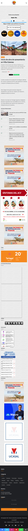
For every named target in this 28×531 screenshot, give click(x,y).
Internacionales (4, 482)
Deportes (17, 480)
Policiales (3, 480)
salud (8, 480)
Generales (8, 478)
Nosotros (3, 488)
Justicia (10, 482)
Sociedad (8, 484)
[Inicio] (14, 3)
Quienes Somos (10, 522)
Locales (2, 57)
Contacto (3, 497)
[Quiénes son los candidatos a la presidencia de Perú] (4, 128)
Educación (16, 482)
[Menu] (1, 3)
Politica (12, 480)
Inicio (5, 522)
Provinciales (14, 478)
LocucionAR (14, 520)
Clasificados (16, 522)
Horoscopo (12, 347)
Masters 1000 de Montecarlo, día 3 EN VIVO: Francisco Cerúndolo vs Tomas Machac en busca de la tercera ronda (17, 120)
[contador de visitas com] (14, 324)
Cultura (22, 480)
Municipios (20, 478)
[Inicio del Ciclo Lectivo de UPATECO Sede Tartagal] (4, 114)
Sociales (3, 484)
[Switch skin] (26, 3)
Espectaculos (21, 482)
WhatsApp (17, 74)
